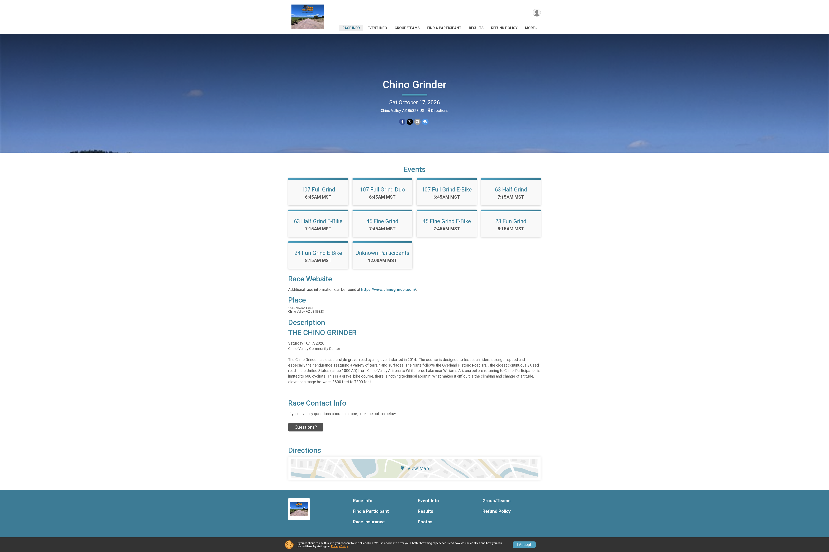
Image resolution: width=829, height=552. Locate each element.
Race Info (351, 28)
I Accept (524, 545)
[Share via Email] (417, 122)
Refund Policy (504, 28)
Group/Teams (407, 28)
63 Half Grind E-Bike (318, 221)
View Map (418, 468)
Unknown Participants (382, 253)
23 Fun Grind (510, 221)
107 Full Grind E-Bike (447, 189)
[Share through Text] (425, 122)
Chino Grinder (414, 84)
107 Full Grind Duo (382, 189)
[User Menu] (537, 13)
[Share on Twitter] (410, 122)
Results (476, 28)
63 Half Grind (511, 189)
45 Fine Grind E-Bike (446, 221)
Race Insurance (369, 521)
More (530, 28)
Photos (425, 521)
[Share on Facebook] (402, 122)
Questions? (306, 427)
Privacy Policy (339, 546)
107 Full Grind (318, 189)
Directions (439, 110)
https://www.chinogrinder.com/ (388, 289)
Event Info (377, 28)
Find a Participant (444, 28)
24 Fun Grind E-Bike (318, 253)
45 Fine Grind (382, 221)
